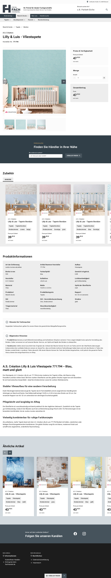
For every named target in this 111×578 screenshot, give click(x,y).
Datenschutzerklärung (41, 560)
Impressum (37, 563)
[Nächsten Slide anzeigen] (63, 82)
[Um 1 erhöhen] (104, 78)
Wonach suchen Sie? (83, 6)
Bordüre (8, 179)
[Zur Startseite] (11, 9)
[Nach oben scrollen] (64, 576)
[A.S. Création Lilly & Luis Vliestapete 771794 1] (34, 81)
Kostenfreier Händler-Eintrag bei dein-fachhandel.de (12, 562)
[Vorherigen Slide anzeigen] (5, 82)
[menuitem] (9, 16)
